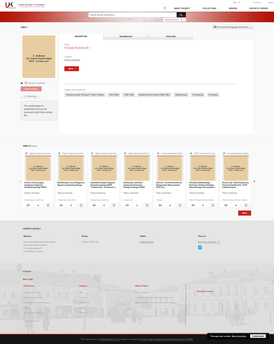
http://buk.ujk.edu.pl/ (207, 241)
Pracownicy (197, 94)
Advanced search (172, 20)
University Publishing (32, 297)
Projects (27, 307)
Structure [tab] (171, 36)
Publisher (83, 312)
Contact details (142, 292)
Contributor (84, 302)
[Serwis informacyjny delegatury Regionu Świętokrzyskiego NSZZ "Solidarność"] (38, 167)
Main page (28, 279)
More (244, 213)
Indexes (233, 8)
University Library (31, 292)
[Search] (181, 14)
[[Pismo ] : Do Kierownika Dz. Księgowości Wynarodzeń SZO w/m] (169, 167)
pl (239, 2)
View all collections (31, 321)
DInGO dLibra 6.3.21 (110, 339)
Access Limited (37, 83)
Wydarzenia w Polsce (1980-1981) (154, 94)
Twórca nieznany (72, 60)
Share (271, 2)
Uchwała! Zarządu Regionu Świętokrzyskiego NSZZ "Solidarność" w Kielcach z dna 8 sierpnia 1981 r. (102, 184)
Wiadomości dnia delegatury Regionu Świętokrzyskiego (71, 183)
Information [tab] (125, 36)
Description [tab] (81, 36)
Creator (82, 297)
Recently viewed (259, 8)
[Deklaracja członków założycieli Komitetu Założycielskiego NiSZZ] (137, 167)
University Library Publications (37, 302)
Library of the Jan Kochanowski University (153, 297)
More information (239, 336)
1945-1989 (129, 94)
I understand (258, 336)
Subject (82, 307)
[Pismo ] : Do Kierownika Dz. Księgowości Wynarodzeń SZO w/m (169, 184)
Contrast (257, 2)
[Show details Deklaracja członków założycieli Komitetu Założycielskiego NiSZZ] (147, 205)
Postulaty (213, 94)
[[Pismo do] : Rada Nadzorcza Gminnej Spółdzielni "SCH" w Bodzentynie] (235, 167)
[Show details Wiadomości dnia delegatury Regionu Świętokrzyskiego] (81, 205)
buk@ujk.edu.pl (146, 241)
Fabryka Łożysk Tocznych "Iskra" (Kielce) (85, 94)
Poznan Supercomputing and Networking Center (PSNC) (166, 339)
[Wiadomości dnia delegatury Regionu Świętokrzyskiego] (71, 167)
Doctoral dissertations (33, 312)
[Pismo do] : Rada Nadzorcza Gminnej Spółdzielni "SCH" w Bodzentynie (235, 184)
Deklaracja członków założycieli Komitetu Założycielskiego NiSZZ (134, 184)
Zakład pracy (181, 94)
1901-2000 (114, 94)
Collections (209, 8)
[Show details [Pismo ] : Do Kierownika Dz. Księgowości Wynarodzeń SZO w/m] (179, 205)
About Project (182, 8)
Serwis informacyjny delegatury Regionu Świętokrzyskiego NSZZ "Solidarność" (35, 184)
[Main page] (164, 8)
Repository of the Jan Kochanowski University (155, 302)
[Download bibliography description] (28, 205)
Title (81, 292)
